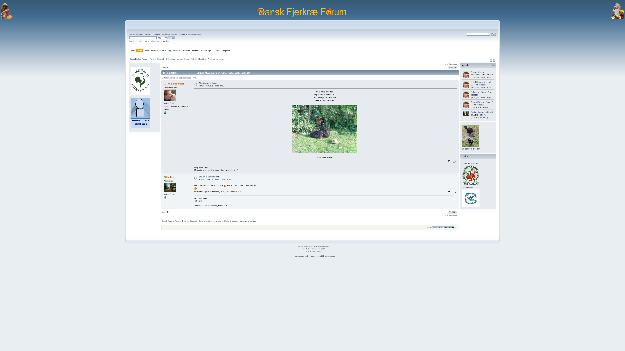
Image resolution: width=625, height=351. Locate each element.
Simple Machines (324, 246)
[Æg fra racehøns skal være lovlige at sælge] (165, 113)
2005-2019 (321, 249)
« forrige (448, 64)
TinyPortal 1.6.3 (308, 249)
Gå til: (429, 228)
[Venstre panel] (491, 61)
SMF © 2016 (312, 246)
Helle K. (482, 115)
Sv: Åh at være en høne (210, 177)
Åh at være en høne (208, 83)
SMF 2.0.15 (301, 246)
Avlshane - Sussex (479, 92)
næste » (455, 64)
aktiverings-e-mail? (193, 34)
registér (164, 34)
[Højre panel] (494, 61)
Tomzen (489, 75)
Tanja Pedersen (175, 83)
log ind (154, 34)
